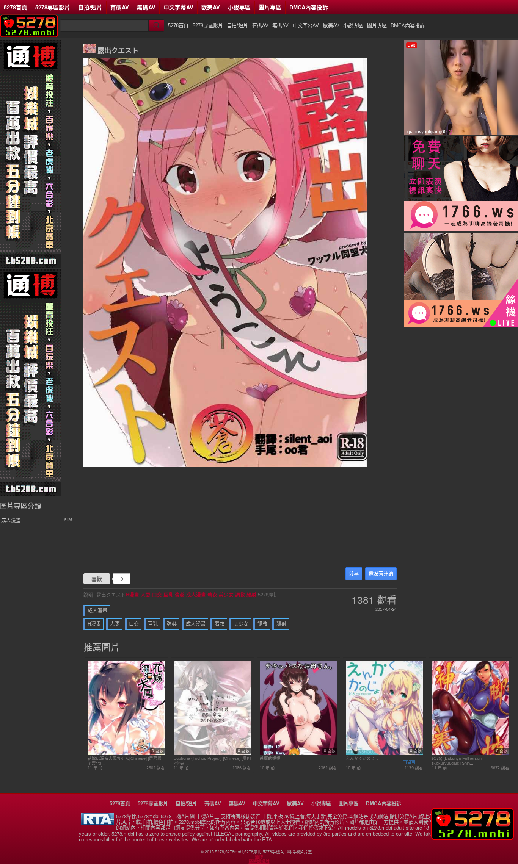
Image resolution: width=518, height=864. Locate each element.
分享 (354, 573)
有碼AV (119, 7)
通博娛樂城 (259, 861)
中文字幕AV (178, 7)
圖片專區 (270, 7)
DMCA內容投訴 (308, 7)
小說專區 (239, 7)
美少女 (226, 594)
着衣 (212, 594)
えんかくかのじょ (362, 758)
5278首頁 (15, 7)
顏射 (251, 594)
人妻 (146, 594)
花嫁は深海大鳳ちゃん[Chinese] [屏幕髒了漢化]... (125, 760)
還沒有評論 (381, 573)
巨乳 (168, 594)
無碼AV (146, 7)
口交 (157, 594)
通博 (259, 857)
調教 (240, 594)
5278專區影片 (52, 7)
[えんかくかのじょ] (384, 753)
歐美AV (210, 7)
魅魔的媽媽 (270, 758)
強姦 (180, 594)
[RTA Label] (97, 822)
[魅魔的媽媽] (298, 753)
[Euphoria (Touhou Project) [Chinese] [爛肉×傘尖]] (212, 753)
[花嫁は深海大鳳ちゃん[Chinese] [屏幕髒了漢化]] (126, 753)
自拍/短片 (90, 7)
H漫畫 (132, 594)
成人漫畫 (196, 594)
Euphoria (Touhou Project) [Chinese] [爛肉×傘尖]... (212, 760)
